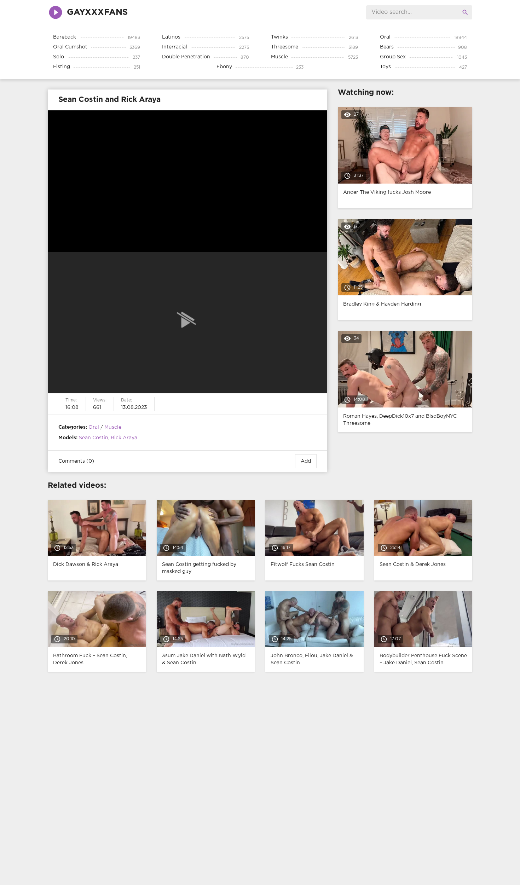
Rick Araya (124, 438)
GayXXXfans (97, 12)
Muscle (112, 427)
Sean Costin (93, 438)
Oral (93, 427)
